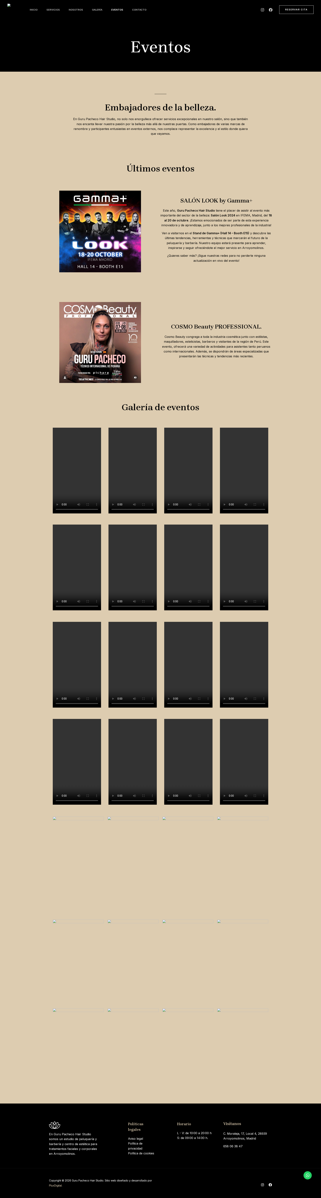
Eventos (117, 9)
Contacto (139, 9)
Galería (97, 9)
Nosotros (76, 9)
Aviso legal (135, 1138)
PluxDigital (55, 1185)
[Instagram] (262, 10)
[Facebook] (271, 10)
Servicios (53, 9)
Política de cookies (141, 1153)
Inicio (34, 9)
